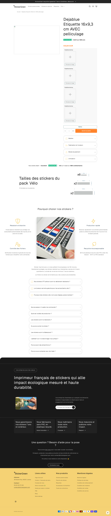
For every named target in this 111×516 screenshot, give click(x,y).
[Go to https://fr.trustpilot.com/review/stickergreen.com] (68, 40)
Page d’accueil (39, 477)
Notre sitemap (38, 496)
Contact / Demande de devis (42, 480)
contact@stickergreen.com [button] (22, 487)
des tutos (48, 449)
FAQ (36, 491)
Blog (36, 493)
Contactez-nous (54, 465)
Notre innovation (42, 430)
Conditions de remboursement (85, 483)
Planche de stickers (61, 480)
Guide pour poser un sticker (42, 488)
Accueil (18, 11)
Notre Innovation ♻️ (40, 485)
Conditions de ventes (82, 488)
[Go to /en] (19, 6)
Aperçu (80, 126)
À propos (60, 430)
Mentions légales (81, 477)
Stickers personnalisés (62, 477)
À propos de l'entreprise (64, 407)
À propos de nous (39, 483)
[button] (62, 6)
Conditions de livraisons (83, 485)
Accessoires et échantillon (63, 485)
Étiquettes (58, 483)
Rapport (81, 430)
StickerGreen (20, 511)
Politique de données (82, 480)
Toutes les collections (62, 488)
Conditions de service (83, 491)
